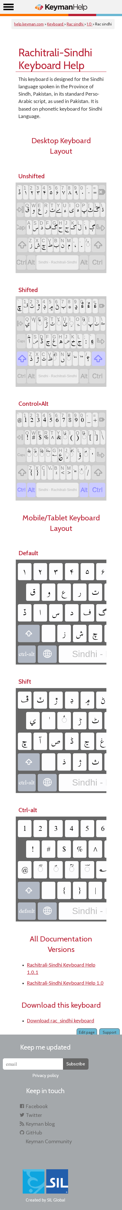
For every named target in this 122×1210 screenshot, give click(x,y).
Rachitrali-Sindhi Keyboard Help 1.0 (65, 983)
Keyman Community (49, 1141)
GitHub (34, 1132)
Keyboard (55, 24)
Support (109, 1032)
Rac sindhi (75, 24)
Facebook (37, 1106)
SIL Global (56, 1200)
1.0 (89, 24)
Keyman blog (40, 1124)
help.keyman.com (29, 24)
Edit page (87, 1032)
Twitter (34, 1115)
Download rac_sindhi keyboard (60, 1021)
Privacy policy (45, 1075)
